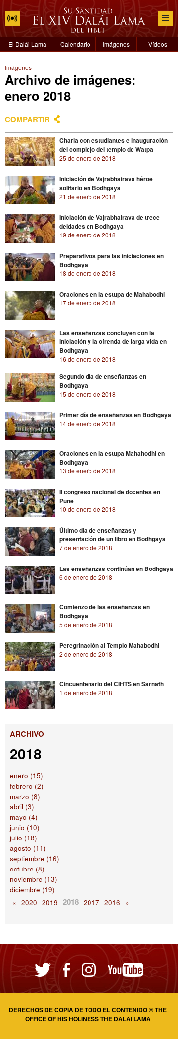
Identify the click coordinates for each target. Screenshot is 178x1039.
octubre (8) (27, 868)
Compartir (27, 119)
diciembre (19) (32, 889)
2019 (50, 902)
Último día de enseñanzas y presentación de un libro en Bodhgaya (112, 534)
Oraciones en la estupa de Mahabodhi (112, 294)
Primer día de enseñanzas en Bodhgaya (115, 414)
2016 (112, 902)
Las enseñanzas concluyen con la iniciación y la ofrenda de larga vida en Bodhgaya (113, 341)
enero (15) (26, 775)
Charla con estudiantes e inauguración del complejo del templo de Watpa (113, 145)
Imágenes (116, 44)
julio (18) (23, 837)
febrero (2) (27, 786)
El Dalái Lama (27, 44)
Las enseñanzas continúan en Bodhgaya (116, 568)
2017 (91, 902)
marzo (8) (25, 796)
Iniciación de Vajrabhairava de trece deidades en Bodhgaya (109, 222)
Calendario (75, 44)
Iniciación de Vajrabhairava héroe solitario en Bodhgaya (106, 183)
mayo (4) (24, 817)
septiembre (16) (34, 858)
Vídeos (157, 44)
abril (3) (22, 806)
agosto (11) (28, 848)
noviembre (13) (33, 879)
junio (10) (25, 827)
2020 (29, 902)
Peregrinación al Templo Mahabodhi (109, 645)
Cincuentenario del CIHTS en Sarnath (111, 683)
